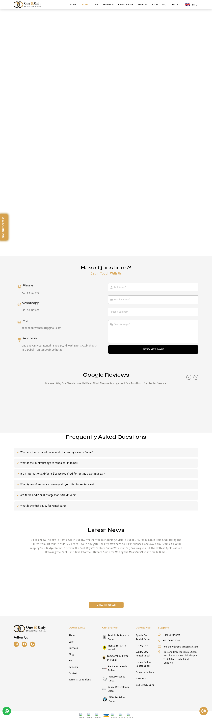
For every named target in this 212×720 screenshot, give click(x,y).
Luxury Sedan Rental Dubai (143, 664)
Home (73, 4)
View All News (106, 605)
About (84, 4)
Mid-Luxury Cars (145, 684)
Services (142, 4)
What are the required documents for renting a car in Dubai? (56, 452)
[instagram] (17, 644)
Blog (155, 4)
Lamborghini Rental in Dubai (118, 657)
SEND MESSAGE (153, 349)
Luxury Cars (142, 645)
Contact (175, 4)
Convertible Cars (145, 672)
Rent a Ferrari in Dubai (117, 647)
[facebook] (25, 644)
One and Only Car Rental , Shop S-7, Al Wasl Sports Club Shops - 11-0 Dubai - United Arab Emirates (180, 657)
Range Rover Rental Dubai (119, 689)
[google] (33, 644)
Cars (95, 4)
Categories (124, 4)
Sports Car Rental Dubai (143, 637)
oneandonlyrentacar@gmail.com (41, 327)
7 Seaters (141, 678)
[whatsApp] (7, 711)
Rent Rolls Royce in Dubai (118, 637)
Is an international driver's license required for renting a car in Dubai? (62, 473)
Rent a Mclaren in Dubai (118, 668)
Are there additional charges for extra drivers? (48, 495)
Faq (164, 4)
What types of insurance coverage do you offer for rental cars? (57, 484)
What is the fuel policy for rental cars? (43, 505)
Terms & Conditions (80, 679)
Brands (107, 4)
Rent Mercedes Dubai (116, 678)
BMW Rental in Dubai (117, 699)
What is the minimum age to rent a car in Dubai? (49, 463)
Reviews (73, 667)
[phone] (203, 711)
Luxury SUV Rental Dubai (143, 653)
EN (193, 4)
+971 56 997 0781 (31, 292)
